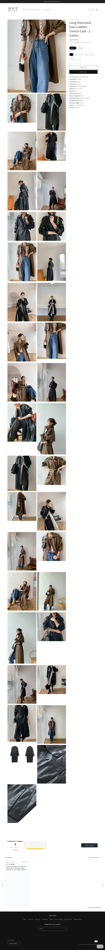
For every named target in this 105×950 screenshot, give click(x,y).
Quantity (71, 58)
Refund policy (68, 919)
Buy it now (83, 72)
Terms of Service (59, 919)
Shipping (78, 42)
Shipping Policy (78, 919)
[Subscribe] (65, 929)
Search (51, 919)
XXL (87, 54)
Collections (45, 919)
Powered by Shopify (94, 944)
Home (24, 919)
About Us (30, 919)
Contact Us (37, 919)
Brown (73, 48)
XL (92, 54)
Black (80, 48)
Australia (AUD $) (13, 943)
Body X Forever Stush (85, 944)
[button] (37, 9)
